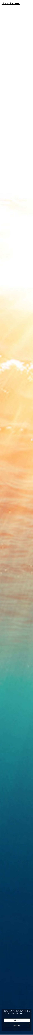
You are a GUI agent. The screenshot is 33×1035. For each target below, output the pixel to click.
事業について (17, 1020)
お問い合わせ (17, 1025)
